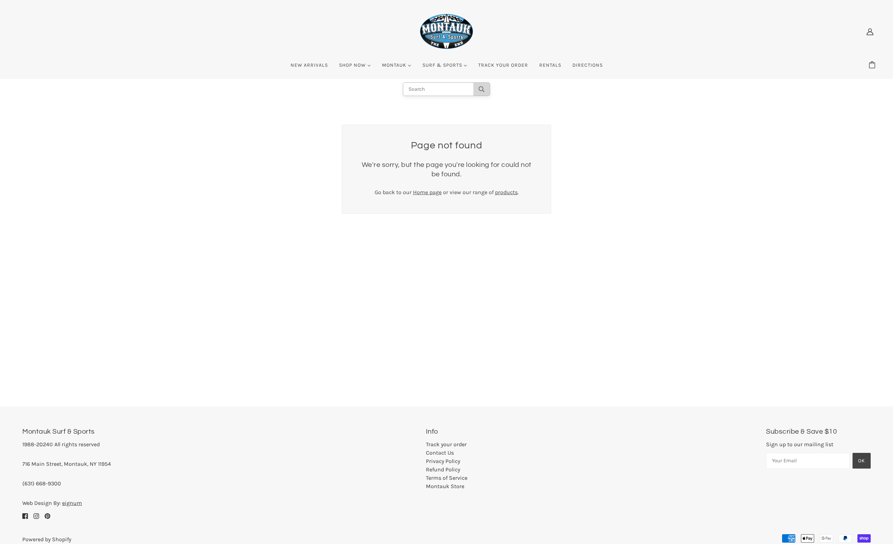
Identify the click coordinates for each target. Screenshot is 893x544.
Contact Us (440, 452)
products (506, 192)
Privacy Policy (443, 461)
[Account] (870, 31)
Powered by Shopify (46, 539)
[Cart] (873, 65)
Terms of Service (446, 478)
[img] (25, 516)
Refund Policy (443, 469)
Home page (427, 192)
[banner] (446, 31)
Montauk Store (445, 486)
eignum (72, 503)
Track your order (446, 444)
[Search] (481, 89)
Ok (861, 461)
